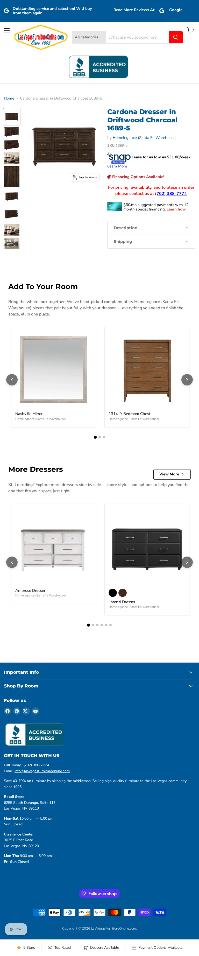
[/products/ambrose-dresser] (53, 546)
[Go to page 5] (106, 625)
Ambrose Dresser (30, 590)
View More (169, 474)
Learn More (117, 166)
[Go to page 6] (110, 625)
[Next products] (187, 379)
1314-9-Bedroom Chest (129, 413)
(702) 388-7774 (171, 193)
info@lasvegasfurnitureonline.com (42, 771)
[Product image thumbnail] (11, 132)
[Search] (176, 37)
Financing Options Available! (137, 176)
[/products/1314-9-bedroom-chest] (147, 369)
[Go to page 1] (95, 437)
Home (9, 98)
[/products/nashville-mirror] (53, 369)
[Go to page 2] (99, 437)
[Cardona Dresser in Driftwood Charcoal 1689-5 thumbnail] (11, 116)
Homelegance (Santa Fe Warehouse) (145, 137)
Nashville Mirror (28, 413)
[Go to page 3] (104, 437)
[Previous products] (12, 379)
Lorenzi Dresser (122, 601)
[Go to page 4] (102, 625)
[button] (151, 228)
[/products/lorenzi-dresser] (147, 546)
